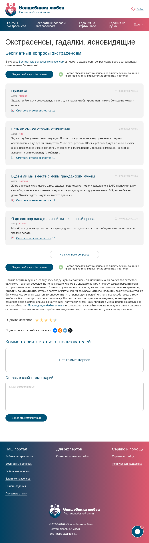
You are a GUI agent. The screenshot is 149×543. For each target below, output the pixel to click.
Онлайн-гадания (15, 486)
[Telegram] (65, 330)
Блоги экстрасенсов (18, 478)
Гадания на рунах (117, 24)
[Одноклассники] (60, 330)
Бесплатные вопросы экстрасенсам (41, 61)
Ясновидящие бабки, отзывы (46, 305)
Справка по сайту (123, 456)
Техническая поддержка (127, 463)
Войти (140, 9)
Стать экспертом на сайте (72, 456)
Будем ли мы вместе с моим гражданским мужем (53, 176)
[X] (70, 330)
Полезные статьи (16, 493)
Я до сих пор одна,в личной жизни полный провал (53, 219)
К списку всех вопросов (74, 254)
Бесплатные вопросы (18, 463)
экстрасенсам (50, 24)
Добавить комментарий (26, 417)
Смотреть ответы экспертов (33, 110)
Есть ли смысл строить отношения (40, 129)
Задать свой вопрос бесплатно (29, 74)
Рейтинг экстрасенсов (16, 24)
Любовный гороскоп (17, 471)
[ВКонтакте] (55, 330)
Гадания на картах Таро (87, 24)
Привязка (19, 91)
